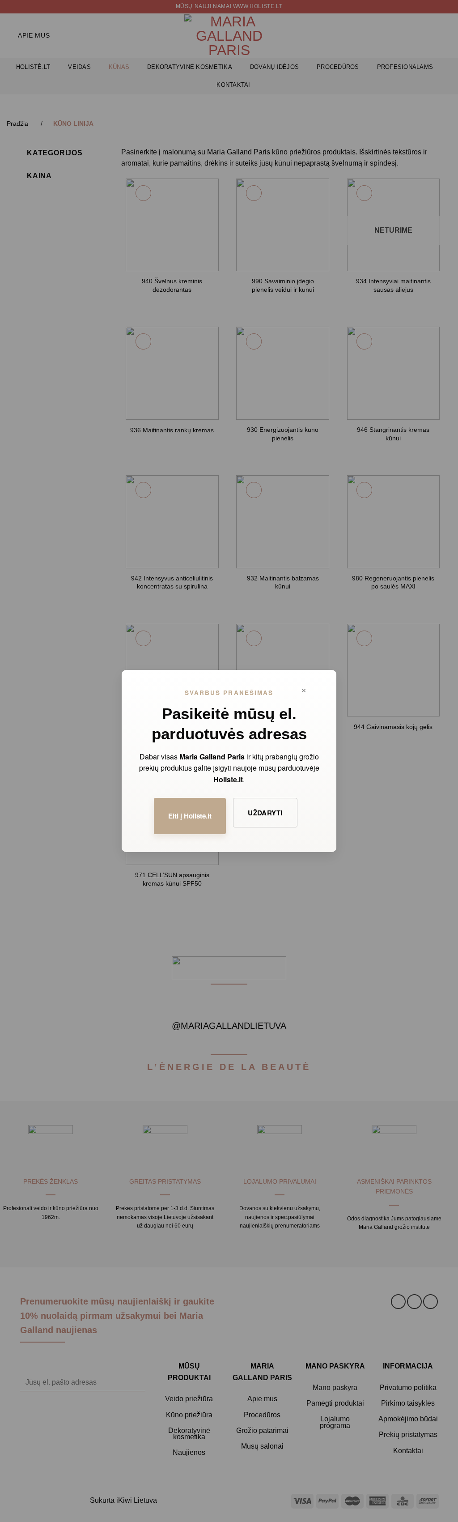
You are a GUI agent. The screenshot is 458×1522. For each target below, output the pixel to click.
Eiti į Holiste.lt (190, 816)
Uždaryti (265, 813)
